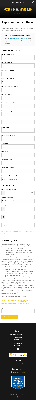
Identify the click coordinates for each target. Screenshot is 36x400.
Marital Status (7, 78)
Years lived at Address (10, 167)
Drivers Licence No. (9, 94)
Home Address (8, 135)
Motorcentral (22, 396)
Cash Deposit (5, 205)
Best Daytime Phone (7, 119)
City (5, 151)
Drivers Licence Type (9, 86)
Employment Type (9, 177)
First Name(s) (7, 54)
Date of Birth (7, 70)
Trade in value (5, 214)
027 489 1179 (18, 345)
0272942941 (18, 340)
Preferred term (5, 222)
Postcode (6, 159)
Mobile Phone (5, 127)
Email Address (7, 111)
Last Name (6, 62)
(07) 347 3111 (18, 13)
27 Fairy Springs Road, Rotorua (18, 364)
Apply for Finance (9, 317)
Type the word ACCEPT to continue (12, 308)
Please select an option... (9, 82)
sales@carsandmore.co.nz (18, 334)
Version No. (7, 103)
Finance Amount (8, 189)
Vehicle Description (9, 197)
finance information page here (18, 38)
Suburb (5, 143)
